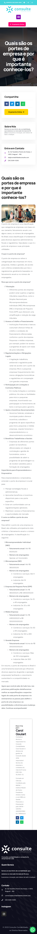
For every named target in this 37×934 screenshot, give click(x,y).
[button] (18, 17)
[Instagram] (3, 913)
